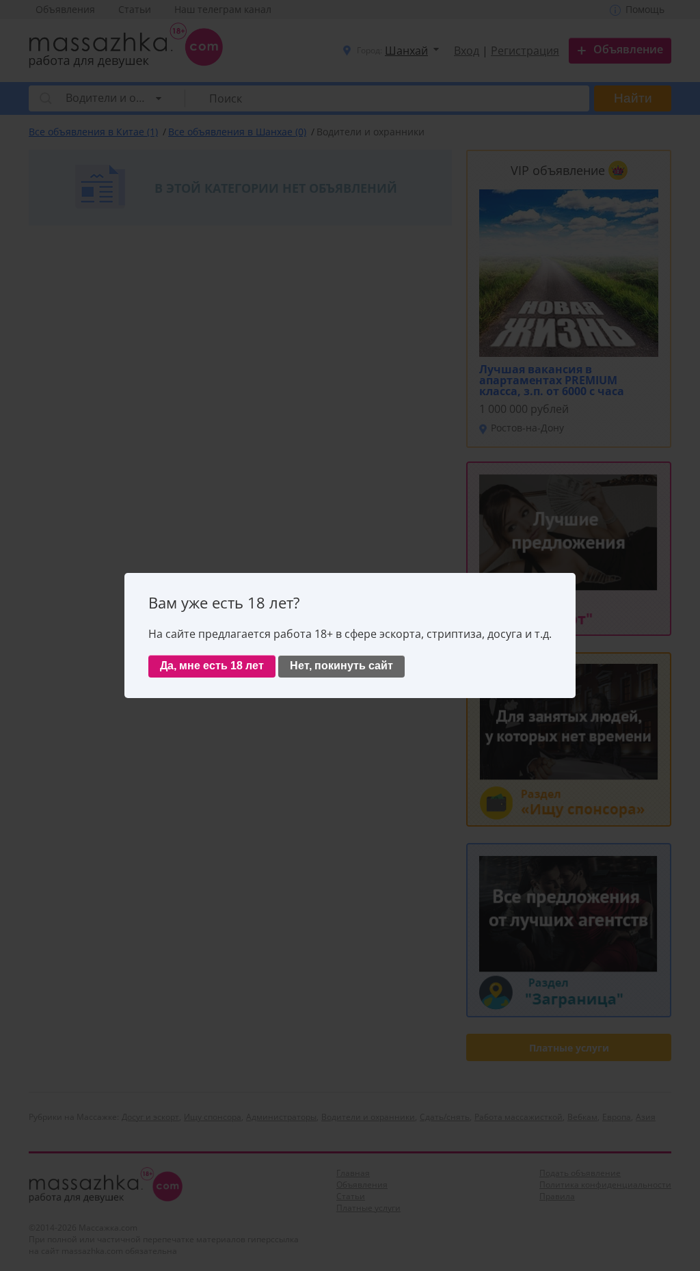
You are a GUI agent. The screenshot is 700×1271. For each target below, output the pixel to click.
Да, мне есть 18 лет (212, 665)
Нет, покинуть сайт (341, 665)
